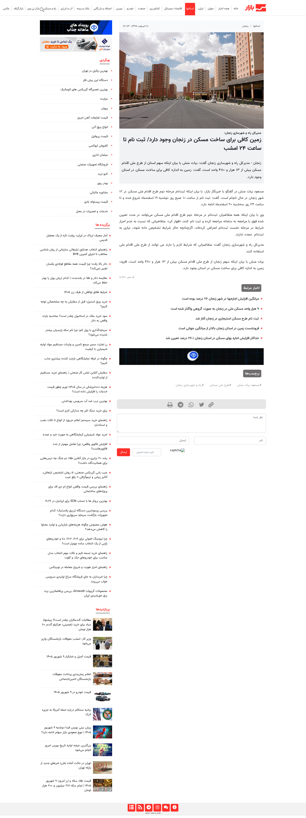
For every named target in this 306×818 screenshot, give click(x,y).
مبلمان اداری (100, 155)
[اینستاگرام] (157, 807)
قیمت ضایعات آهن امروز (92, 117)
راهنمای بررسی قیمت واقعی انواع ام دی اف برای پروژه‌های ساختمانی (77, 489)
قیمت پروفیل (99, 136)
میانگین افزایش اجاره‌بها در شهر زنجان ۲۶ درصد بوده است (220, 299)
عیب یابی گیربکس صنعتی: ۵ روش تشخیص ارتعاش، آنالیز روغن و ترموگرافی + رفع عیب (75, 475)
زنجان (245, 26)
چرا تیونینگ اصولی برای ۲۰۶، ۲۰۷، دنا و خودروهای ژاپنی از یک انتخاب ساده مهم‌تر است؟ (76, 541)
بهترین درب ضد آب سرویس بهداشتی (84, 401)
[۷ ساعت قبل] (102, 678)
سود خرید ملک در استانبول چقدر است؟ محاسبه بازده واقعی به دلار (75, 318)
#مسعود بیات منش (249, 385)
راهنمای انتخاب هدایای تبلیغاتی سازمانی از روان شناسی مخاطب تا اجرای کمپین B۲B (73, 252)
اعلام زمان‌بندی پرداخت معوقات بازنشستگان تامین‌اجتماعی (72, 676)
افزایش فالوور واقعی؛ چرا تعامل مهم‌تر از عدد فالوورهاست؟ (80, 446)
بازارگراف (18, 8)
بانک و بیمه (83, 8)
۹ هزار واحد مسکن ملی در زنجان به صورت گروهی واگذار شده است (215, 309)
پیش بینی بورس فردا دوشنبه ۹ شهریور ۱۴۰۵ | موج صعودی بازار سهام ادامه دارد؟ (66, 730)
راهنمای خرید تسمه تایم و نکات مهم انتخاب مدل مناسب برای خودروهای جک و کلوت (77, 555)
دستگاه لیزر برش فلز (95, 80)
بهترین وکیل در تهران (95, 71)
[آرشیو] (131, 807)
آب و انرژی (66, 8)
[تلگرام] (149, 807)
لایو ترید (103, 174)
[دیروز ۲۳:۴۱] (102, 732)
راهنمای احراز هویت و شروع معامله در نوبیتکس (78, 567)
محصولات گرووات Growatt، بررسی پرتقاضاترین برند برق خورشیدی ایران (75, 593)
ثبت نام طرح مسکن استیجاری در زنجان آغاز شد (227, 318)
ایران (200, 8)
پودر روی (102, 183)
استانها (190, 8)
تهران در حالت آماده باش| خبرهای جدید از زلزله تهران (65, 765)
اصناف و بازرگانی (102, 8)
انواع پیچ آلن (100, 127)
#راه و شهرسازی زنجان (190, 385)
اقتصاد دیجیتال (173, 8)
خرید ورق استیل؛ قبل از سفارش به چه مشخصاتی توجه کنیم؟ (74, 304)
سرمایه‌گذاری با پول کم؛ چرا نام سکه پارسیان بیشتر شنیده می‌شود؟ (76, 332)
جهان (211, 8)
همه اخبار (223, 8)
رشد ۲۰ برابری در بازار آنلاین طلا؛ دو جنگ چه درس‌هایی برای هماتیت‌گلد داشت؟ (73, 460)
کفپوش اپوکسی (98, 145)
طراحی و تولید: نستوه (153, 813)
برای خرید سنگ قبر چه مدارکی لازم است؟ (81, 410)
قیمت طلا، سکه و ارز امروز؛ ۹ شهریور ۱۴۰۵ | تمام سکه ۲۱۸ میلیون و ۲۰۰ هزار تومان (66, 785)
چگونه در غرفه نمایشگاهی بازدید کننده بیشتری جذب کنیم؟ (75, 361)
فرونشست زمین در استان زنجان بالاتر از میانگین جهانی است (219, 328)
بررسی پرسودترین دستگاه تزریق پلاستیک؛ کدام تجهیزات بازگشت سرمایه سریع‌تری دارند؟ (78, 513)
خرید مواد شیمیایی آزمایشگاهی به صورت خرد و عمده (75, 434)
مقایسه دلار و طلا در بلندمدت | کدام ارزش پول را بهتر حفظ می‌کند (74, 280)
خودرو (130, 8)
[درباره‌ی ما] (174, 807)
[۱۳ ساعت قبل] (102, 696)
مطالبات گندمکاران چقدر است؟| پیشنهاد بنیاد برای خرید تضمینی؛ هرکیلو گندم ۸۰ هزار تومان (66, 625)
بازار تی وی (33, 8)
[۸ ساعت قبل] (102, 785)
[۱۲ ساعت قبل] (102, 661)
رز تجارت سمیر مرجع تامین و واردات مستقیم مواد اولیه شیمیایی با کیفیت (73, 347)
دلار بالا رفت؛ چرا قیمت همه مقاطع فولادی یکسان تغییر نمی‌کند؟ (76, 266)
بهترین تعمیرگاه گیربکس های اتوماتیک (84, 89)
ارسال (123, 452)
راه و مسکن (50, 8)
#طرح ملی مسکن (220, 385)
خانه (236, 8)
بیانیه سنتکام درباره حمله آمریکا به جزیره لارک (66, 712)
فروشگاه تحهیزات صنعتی (93, 164)
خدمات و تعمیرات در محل (92, 211)
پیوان (104, 108)
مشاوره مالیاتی (99, 192)
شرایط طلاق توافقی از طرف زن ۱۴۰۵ (85, 292)
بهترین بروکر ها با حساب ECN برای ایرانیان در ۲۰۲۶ (76, 501)
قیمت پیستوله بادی (96, 202)
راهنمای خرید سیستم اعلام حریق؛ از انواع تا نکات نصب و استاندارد (73, 422)
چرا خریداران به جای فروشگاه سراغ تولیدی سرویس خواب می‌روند (76, 579)
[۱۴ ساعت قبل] (102, 714)
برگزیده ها (103, 225)
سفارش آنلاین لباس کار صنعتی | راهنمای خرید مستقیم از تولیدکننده (73, 375)
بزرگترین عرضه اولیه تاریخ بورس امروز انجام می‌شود (68, 748)
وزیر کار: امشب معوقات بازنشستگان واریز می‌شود (66, 641)
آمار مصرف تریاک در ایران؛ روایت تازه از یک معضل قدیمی (76, 238)
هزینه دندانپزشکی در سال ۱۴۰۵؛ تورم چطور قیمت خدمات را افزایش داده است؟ (77, 389)
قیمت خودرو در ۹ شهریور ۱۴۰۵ (72, 692)
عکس (6, 8)
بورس (119, 8)
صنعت (141, 8)
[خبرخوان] (140, 807)
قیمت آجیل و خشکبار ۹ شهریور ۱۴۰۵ (69, 656)
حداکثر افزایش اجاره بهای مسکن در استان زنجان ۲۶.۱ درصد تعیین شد (212, 338)
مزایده (104, 99)
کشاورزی (155, 8)
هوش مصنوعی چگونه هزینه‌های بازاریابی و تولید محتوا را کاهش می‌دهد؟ (74, 527)
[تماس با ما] (166, 807)
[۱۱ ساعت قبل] (102, 624)
